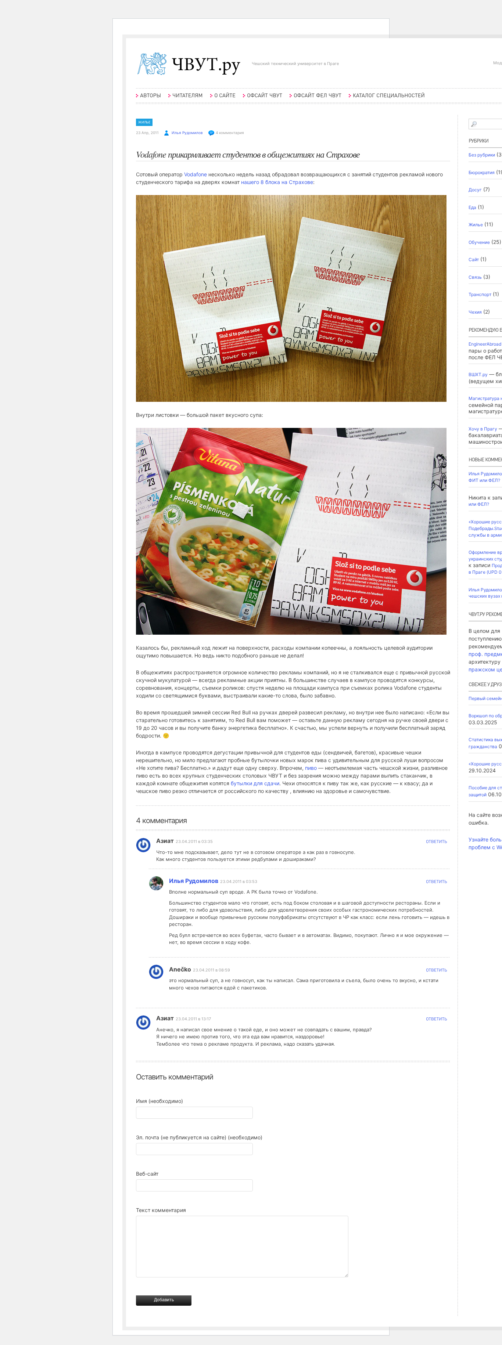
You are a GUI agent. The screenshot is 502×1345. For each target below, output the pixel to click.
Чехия (475, 312)
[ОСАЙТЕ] (223, 99)
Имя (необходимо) (159, 1101)
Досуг (475, 189)
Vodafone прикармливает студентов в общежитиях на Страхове (248, 154)
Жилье (144, 122)
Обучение (479, 242)
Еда (472, 207)
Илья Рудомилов (187, 132)
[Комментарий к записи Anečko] (436, 972)
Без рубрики (482, 155)
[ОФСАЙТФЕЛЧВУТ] (315, 99)
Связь (475, 277)
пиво (311, 768)
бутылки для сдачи (255, 783)
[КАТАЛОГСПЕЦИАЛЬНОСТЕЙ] (387, 99)
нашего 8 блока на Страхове (277, 182)
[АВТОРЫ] (148, 99)
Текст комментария (161, 1210)
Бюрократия (482, 172)
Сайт (474, 259)
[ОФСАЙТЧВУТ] (262, 99)
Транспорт (480, 294)
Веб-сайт (147, 1174)
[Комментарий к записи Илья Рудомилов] (436, 883)
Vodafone (195, 174)
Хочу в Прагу (483, 429)
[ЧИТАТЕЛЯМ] (185, 99)
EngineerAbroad (485, 344)
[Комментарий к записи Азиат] (436, 843)
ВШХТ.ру (478, 374)
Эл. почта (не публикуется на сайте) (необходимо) (199, 1137)
